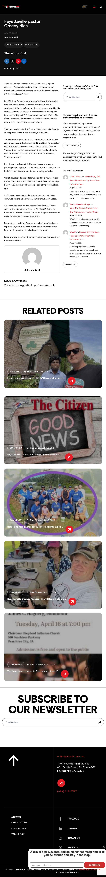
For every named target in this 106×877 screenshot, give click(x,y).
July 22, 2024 (48, 448)
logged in (25, 285)
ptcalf (73, 232)
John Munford (11, 37)
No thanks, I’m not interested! (67, 872)
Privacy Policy (18, 828)
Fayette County (14, 45)
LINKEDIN (72, 828)
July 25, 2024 (45, 371)
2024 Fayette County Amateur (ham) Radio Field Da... (36, 598)
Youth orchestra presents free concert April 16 (32, 671)
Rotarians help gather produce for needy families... (35, 526)
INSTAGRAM (74, 838)
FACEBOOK (73, 818)
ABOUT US (16, 817)
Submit (97, 97)
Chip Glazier (75, 176)
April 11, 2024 (49, 664)
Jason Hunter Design (89, 870)
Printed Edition (19, 823)
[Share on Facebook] (7, 61)
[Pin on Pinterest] (18, 61)
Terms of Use (17, 834)
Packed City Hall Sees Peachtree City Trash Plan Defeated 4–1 (85, 180)
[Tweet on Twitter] (13, 61)
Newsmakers (31, 45)
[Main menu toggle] (94, 7)
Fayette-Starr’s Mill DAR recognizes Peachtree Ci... (34, 454)
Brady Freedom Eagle (80, 204)
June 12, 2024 (49, 592)
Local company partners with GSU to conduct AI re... (36, 378)
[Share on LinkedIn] (23, 61)
